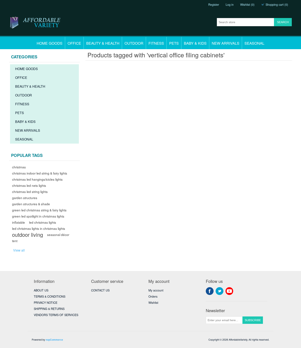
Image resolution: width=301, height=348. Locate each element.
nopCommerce (54, 339)
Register (213, 4)
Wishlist (153, 302)
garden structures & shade (31, 204)
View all (19, 250)
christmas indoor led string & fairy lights (39, 173)
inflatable (18, 222)
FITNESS (156, 43)
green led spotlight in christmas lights (38, 216)
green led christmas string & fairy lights (39, 210)
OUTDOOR (133, 43)
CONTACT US (100, 290)
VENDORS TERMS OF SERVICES (56, 315)
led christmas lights (42, 222)
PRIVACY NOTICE (45, 302)
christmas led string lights (30, 191)
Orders (152, 296)
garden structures (24, 197)
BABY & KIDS (195, 43)
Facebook (210, 291)
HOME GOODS (49, 43)
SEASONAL (254, 43)
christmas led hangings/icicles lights (37, 179)
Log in (230, 4)
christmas (19, 167)
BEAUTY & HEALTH (102, 43)
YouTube (229, 291)
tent (14, 240)
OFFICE (74, 43)
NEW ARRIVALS (225, 43)
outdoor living (27, 234)
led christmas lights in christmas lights (38, 228)
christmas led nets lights (29, 185)
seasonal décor (58, 234)
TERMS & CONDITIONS (49, 296)
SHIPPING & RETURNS (49, 309)
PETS (174, 43)
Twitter (219, 291)
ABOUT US (41, 290)
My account (155, 290)
